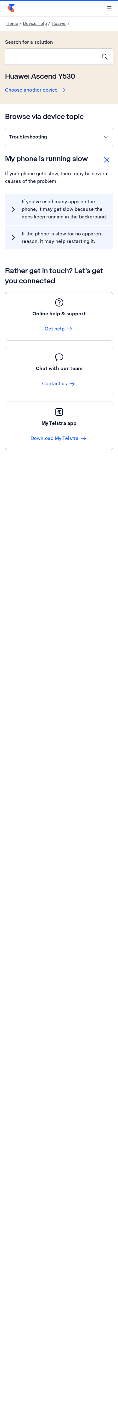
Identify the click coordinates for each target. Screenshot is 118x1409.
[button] (59, 137)
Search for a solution (29, 42)
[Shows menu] (109, 8)
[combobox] (51, 57)
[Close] (106, 160)
